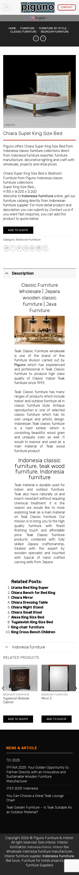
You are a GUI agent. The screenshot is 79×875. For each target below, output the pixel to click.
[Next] (75, 696)
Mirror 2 (47, 698)
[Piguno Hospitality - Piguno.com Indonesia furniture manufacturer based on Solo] (38, 7)
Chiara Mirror (22, 598)
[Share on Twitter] (19, 248)
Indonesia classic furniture (23, 151)
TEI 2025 (13, 760)
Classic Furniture (23, 31)
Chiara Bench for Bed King (33, 593)
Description (23, 273)
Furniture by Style (53, 28)
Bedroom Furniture (55, 31)
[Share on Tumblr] (45, 248)
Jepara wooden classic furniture (41, 297)
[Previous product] (43, 38)
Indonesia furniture (37, 196)
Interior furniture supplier (22, 856)
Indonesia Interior (39, 847)
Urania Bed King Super (29, 588)
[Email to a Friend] (26, 248)
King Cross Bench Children (33, 632)
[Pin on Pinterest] (32, 248)
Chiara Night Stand (27, 607)
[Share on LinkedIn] (39, 248)
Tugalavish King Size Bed (32, 622)
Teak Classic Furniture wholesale (39, 351)
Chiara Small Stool (26, 612)
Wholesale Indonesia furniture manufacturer (39, 851)
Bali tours (13, 860)
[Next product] (36, 38)
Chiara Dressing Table (29, 602)
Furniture (27, 28)
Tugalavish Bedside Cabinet (16, 700)
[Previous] (3, 696)
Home (12, 28)
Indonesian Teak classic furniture (39, 424)
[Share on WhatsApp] (6, 248)
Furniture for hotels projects (42, 860)
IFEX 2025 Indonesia (22, 788)
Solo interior (46, 842)
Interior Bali (61, 847)
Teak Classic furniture (45, 535)
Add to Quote (18, 230)
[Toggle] (6, 273)
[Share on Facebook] (13, 248)
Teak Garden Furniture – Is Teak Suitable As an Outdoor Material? (39, 809)
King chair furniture (27, 627)
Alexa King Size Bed (27, 617)
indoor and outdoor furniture (35, 401)
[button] (7, 7)
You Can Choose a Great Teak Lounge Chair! (35, 798)
